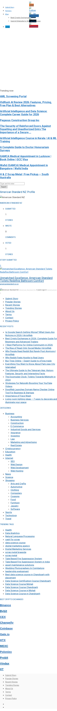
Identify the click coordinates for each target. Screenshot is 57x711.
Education (10, 451)
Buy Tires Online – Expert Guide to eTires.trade (28, 360)
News (8, 474)
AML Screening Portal (13, 96)
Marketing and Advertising (24, 442)
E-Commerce (17, 426)
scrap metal (11, 555)
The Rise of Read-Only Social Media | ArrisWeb (28, 348)
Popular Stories (13, 301)
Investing (15, 435)
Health (8, 455)
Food (13, 499)
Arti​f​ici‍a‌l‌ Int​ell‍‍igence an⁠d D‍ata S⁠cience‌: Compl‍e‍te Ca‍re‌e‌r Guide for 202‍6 (23, 113)
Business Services (20, 420)
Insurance (15, 432)
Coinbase (6, 628)
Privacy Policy (12, 321)
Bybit (3, 611)
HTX (3, 640)
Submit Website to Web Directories (26, 21)
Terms (8, 314)
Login (7, 26)
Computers (16, 493)
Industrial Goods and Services (26, 429)
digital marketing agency (17, 546)
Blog (6, 14)
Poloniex (6, 651)
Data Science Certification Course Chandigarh (28, 581)
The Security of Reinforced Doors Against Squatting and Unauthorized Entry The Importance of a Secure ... (25, 129)
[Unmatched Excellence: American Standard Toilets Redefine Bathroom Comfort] (28, 272)
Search (3, 187)
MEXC (4, 646)
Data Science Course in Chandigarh (22, 593)
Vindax (4, 663)
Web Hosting (17, 471)
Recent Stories (12, 305)
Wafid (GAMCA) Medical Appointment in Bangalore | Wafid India (24, 167)
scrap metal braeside (15, 552)
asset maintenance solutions (19, 565)
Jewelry (14, 506)
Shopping (10, 480)
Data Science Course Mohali (19, 584)
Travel (8, 518)
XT (2, 669)
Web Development (20, 467)
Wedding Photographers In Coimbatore (24, 568)
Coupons (15, 496)
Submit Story (9, 7)
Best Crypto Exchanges (20, 17)
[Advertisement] (28, 59)
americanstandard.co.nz (9, 284)
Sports (8, 512)
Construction (52, 290)
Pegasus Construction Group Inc (19, 120)
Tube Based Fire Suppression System (23, 558)
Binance (5, 605)
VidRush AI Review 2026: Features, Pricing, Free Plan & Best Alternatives (26, 104)
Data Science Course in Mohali (20, 590)
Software (15, 509)
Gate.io (5, 634)
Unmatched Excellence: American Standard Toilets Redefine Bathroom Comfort (26, 279)
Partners (8, 11)
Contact (9, 317)
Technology (11, 515)
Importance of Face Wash (18, 396)
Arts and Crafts (18, 483)
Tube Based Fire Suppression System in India (27, 561)
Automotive (16, 486)
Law (13, 439)
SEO (13, 461)
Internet (9, 458)
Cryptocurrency (13, 448)
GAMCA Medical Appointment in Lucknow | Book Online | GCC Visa (25, 158)
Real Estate (16, 445)
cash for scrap (12, 539)
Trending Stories (13, 308)
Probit (4, 657)
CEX (3, 616)
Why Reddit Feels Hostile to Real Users (24, 357)
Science (9, 477)
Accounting (16, 416)
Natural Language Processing (20, 536)
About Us (9, 311)
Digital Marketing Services (18, 549)
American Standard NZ (27, 290)
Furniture (15, 502)
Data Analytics (12, 533)
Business (9, 413)
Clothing (15, 490)
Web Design (16, 464)
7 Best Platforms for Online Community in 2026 (29, 345)
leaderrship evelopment (17, 571)
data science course (15, 542)
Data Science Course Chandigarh (21, 587)
